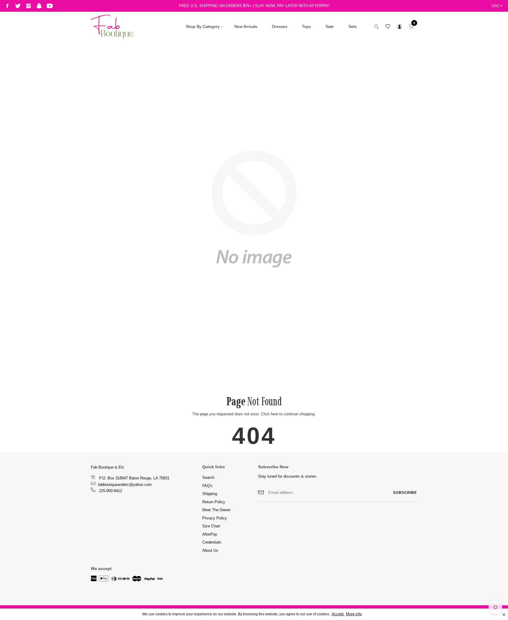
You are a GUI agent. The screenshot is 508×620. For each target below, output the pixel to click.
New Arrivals (245, 26)
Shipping (209, 493)
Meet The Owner (216, 510)
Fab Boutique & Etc (107, 467)
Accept (338, 614)
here (274, 414)
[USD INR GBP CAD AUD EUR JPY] (498, 6)
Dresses (279, 26)
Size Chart (211, 526)
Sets (352, 26)
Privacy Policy (214, 518)
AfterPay (209, 534)
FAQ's (207, 486)
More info (354, 614)
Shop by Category (203, 26)
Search (208, 477)
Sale (329, 26)
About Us (210, 550)
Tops (306, 26)
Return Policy (213, 502)
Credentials (211, 542)
